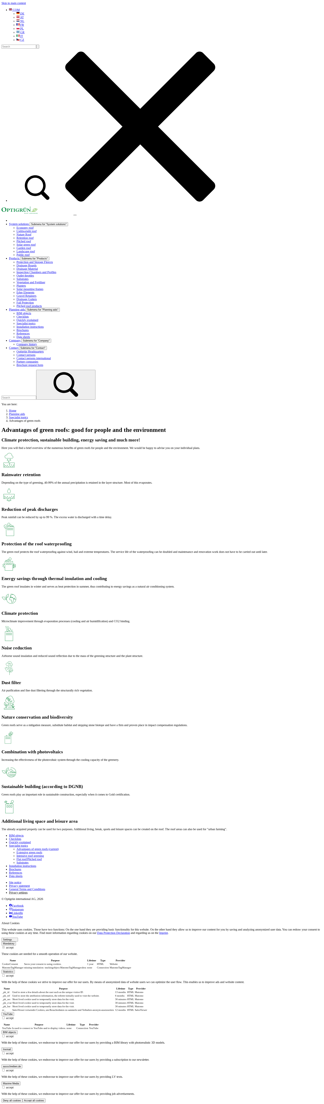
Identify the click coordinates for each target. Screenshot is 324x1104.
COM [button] (16, 9)
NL (22, 21)
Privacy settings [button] (18, 892)
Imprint (163, 932)
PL (22, 28)
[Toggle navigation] (75, 215)
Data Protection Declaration (113, 932)
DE (22, 13)
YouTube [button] (8, 1014)
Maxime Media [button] (11, 1083)
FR (22, 24)
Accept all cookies (34, 1100)
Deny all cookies (12, 1100)
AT (22, 17)
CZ (22, 39)
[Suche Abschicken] (37, 47)
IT (21, 36)
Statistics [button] (8, 971)
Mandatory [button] (8, 943)
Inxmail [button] (7, 1049)
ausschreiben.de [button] (12, 1066)
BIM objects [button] (9, 1032)
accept (9, 947)
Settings (7, 939)
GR (22, 32)
